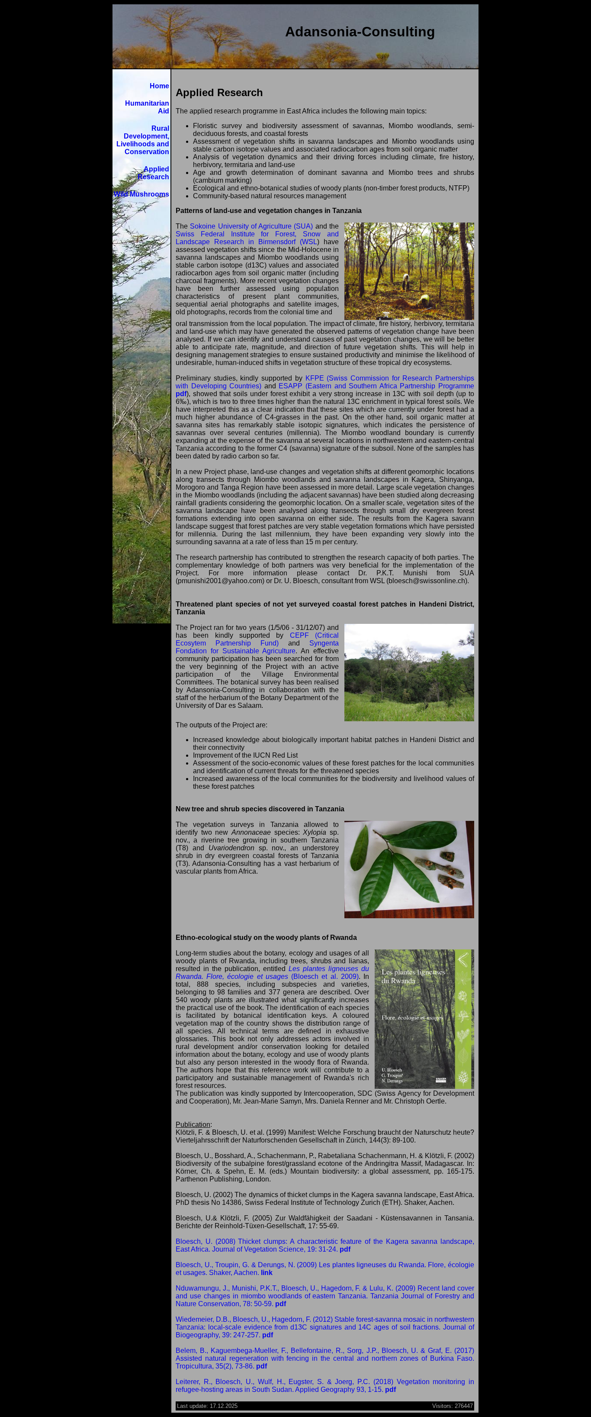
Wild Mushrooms (141, 194)
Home (159, 86)
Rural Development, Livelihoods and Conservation (142, 140)
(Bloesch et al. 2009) (272, 972)
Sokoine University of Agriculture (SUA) (251, 226)
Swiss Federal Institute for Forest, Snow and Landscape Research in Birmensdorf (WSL (257, 237)
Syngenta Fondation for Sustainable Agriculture (257, 647)
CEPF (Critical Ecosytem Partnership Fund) (257, 639)
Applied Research (153, 173)
